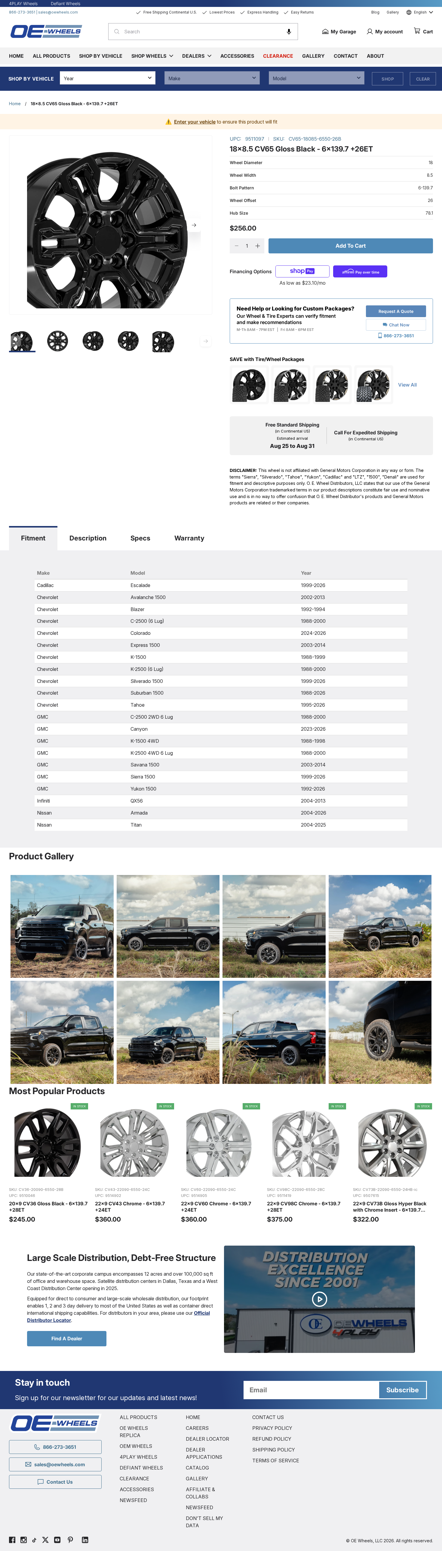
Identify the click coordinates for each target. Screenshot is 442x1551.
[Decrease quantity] (236, 245)
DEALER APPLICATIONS (204, 1453)
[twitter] (45, 1540)
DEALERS (193, 56)
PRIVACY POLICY (272, 1428)
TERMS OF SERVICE (275, 1461)
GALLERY (197, 1479)
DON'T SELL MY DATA (204, 1521)
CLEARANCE (134, 1479)
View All (407, 385)
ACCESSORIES (137, 1489)
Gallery (393, 12)
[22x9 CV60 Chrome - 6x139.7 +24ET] (221, 1163)
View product (48, 1176)
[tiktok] (34, 1540)
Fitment (33, 538)
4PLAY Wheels (23, 3)
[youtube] (57, 1541)
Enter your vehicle (195, 122)
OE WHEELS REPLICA (134, 1431)
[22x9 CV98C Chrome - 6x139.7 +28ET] (307, 1163)
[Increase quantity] (257, 245)
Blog (375, 12)
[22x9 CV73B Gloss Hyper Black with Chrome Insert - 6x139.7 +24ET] (393, 1163)
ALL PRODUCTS (138, 1417)
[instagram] (23, 1541)
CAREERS (197, 1428)
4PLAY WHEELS (138, 1457)
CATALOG (197, 1468)
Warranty (189, 538)
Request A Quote (396, 311)
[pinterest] (70, 1540)
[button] (288, 31)
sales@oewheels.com (58, 12)
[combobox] (203, 31)
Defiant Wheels (65, 3)
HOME (193, 1417)
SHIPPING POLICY (273, 1450)
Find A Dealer (66, 1338)
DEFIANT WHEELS (141, 1468)
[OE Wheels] (46, 31)
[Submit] (115, 31)
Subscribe (402, 1390)
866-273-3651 (22, 12)
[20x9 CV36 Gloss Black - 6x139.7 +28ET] (49, 1163)
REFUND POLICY (271, 1439)
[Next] (194, 225)
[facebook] (12, 1541)
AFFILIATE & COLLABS (200, 1493)
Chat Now (399, 324)
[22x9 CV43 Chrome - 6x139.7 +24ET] (135, 1163)
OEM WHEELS (136, 1446)
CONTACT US (268, 1417)
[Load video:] (319, 1299)
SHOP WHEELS (148, 56)
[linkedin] (85, 1540)
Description (87, 538)
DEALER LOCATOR (207, 1439)
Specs (140, 538)
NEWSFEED (133, 1500)
